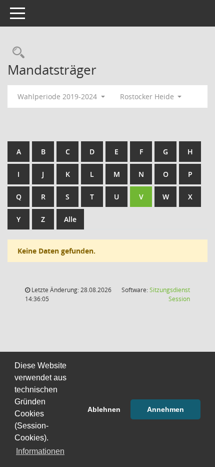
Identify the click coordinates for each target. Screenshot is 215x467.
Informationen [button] (40, 451)
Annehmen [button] (165, 409)
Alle (70, 219)
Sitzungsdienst (170, 294)
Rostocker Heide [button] (148, 96)
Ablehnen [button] (104, 409)
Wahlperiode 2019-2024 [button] (58, 96)
